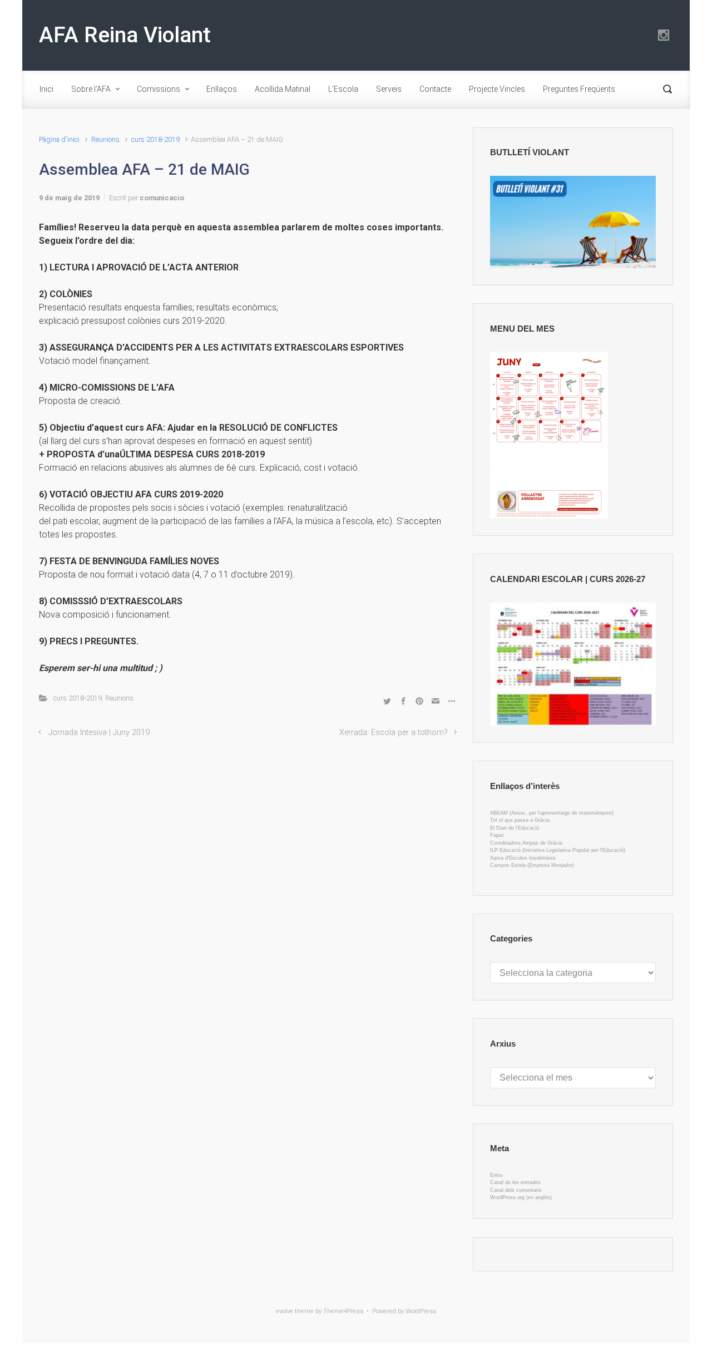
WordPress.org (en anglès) (521, 1197)
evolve (284, 1311)
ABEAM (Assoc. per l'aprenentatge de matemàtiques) (552, 813)
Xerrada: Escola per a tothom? (393, 732)
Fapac (497, 835)
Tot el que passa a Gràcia (520, 820)
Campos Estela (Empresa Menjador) (532, 865)
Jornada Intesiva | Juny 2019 (99, 732)
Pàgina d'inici (59, 139)
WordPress (421, 1311)
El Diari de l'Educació (514, 828)
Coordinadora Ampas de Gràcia (526, 843)
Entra (496, 1175)
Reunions (105, 139)
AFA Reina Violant (125, 35)
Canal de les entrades (515, 1182)
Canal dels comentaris (516, 1190)
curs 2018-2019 (155, 139)
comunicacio (162, 198)
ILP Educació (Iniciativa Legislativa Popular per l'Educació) (557, 850)
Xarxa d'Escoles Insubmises (523, 858)
